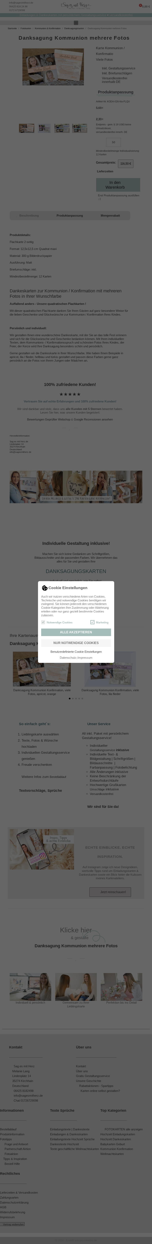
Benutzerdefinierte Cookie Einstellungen (76, 651)
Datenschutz (68, 657)
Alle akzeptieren (76, 632)
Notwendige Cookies (59, 622)
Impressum (85, 657)
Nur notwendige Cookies (76, 643)
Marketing (102, 622)
